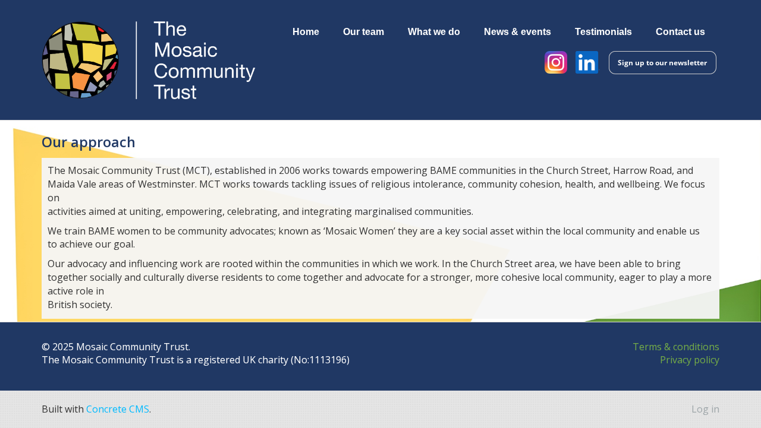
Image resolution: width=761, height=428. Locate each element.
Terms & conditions (676, 346)
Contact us (680, 31)
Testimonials (603, 31)
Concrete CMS (117, 409)
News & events (517, 31)
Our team (363, 31)
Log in (705, 409)
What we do (434, 31)
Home (306, 31)
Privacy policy (689, 359)
